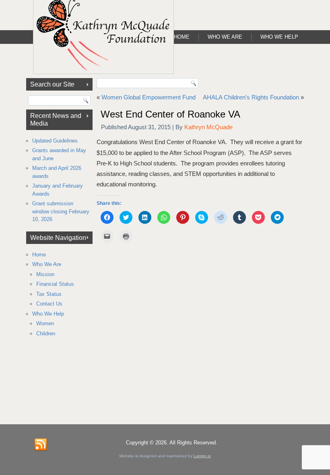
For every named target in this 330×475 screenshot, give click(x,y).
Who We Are (225, 37)
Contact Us (49, 304)
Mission (45, 274)
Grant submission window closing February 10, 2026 (60, 211)
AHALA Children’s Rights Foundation (251, 97)
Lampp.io (202, 456)
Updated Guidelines (55, 141)
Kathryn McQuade (208, 127)
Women (45, 323)
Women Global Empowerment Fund (148, 97)
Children (45, 333)
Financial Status (55, 284)
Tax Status (49, 294)
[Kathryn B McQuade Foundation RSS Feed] (40, 444)
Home (182, 37)
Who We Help (279, 37)
